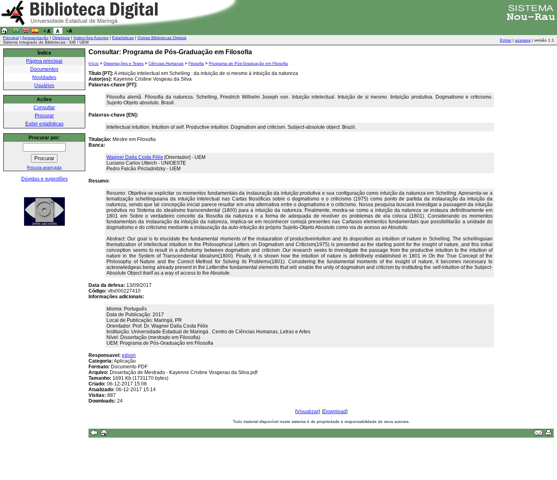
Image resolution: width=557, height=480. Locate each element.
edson (129, 355)
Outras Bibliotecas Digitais (161, 37)
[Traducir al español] (35, 32)
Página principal (44, 61)
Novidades (44, 77)
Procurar (44, 116)
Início (93, 63)
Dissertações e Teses (124, 63)
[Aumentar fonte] (46, 32)
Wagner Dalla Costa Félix (134, 157)
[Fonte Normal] (57, 32)
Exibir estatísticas (44, 124)
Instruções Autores (90, 37)
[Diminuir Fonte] (69, 32)
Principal (11, 37)
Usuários (44, 85)
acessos (522, 40)
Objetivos (61, 37)
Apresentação (35, 37)
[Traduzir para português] (16, 32)
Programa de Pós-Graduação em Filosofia (248, 63)
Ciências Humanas (165, 63)
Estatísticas (123, 37)
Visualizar (307, 411)
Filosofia (196, 63)
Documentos (44, 69)
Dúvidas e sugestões (44, 179)
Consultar (44, 107)
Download (334, 411)
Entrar (505, 40)
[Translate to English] (26, 32)
